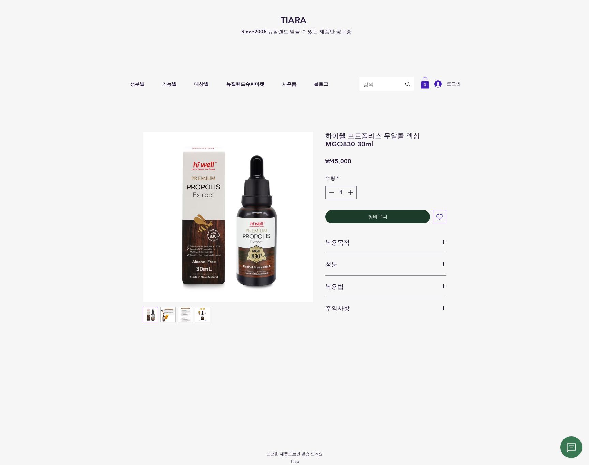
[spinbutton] (341, 192)
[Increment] (351, 192)
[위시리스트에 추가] (439, 216)
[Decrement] (330, 192)
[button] (137, 84)
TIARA (293, 20)
